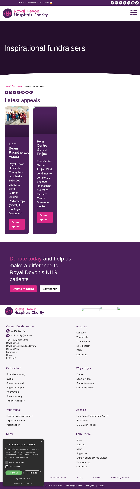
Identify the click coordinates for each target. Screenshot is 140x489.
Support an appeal (15, 387)
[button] (6, 462)
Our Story (81, 333)
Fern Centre (82, 420)
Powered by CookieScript (23, 483)
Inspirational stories (15, 420)
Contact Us (81, 466)
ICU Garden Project (85, 425)
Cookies (96, 477)
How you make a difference (19, 416)
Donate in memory (85, 383)
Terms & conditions (58, 477)
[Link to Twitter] (14, 92)
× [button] (41, 441)
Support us (81, 453)
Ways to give (84, 368)
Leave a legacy (83, 379)
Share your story (14, 396)
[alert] (23, 462)
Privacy (80, 477)
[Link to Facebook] (112, 3)
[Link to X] (120, 3)
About (79, 440)
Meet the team (83, 346)
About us (81, 326)
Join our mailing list (15, 401)
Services (80, 444)
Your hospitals (83, 341)
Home (7, 86)
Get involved (13, 368)
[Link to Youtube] (133, 3)
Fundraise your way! (16, 374)
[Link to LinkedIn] (128, 3)
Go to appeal (16, 224)
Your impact (17, 86)
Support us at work (15, 383)
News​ (9, 434)
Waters (101, 485)
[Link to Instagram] (116, 3)
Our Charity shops (85, 387)
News (79, 449)
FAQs (79, 350)
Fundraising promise (120, 477)
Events (9, 379)
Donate (80, 374)
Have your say (83, 462)
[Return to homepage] (25, 13)
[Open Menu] (133, 12)
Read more (24, 457)
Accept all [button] (13, 473)
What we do (82, 337)
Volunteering (12, 392)
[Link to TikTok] (137, 3)
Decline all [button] (32, 473)
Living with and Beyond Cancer (91, 458)
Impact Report (13, 425)
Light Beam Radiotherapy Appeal (92, 416)
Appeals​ (81, 409)
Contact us (81, 354)
